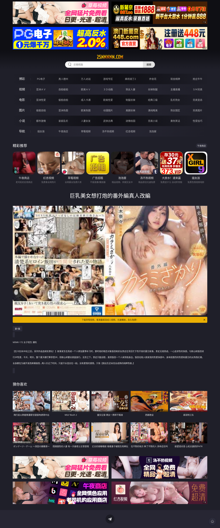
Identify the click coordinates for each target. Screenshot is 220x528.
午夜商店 (63, 131)
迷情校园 (130, 121)
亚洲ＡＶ (41, 89)
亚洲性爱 (41, 100)
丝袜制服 (153, 89)
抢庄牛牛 (197, 79)
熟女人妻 (130, 89)
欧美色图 (86, 110)
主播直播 (175, 89)
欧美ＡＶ (86, 89)
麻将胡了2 (130, 79)
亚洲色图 (63, 110)
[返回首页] (212, 521)
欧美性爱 (108, 100)
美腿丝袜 (130, 110)
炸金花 (152, 79)
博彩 (22, 79)
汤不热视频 (108, 131)
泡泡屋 (152, 131)
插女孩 (41, 131)
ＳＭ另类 (197, 89)
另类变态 (197, 100)
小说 (22, 121)
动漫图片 (108, 110)
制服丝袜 (130, 100)
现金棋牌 (175, 79)
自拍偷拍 (63, 89)
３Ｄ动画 (108, 89)
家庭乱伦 (63, 121)
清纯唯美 (153, 110)
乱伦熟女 (175, 100)
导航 (22, 131)
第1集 (17, 328)
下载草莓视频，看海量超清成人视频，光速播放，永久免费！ (110, 319)
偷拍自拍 (63, 100)
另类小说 (153, 121)
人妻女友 (86, 121)
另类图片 (197, 110)
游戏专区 (108, 79)
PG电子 (41, 79)
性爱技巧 (197, 121)
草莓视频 (86, 131)
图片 (22, 110)
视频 (22, 89)
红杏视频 (130, 131)
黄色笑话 (175, 121)
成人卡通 (86, 100)
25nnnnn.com (110, 57)
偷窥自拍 (41, 110)
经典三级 (153, 100)
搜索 (149, 64)
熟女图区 (175, 110)
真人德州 (63, 79)
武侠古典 (108, 121)
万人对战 (86, 79)
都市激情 (41, 121)
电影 (22, 100)
